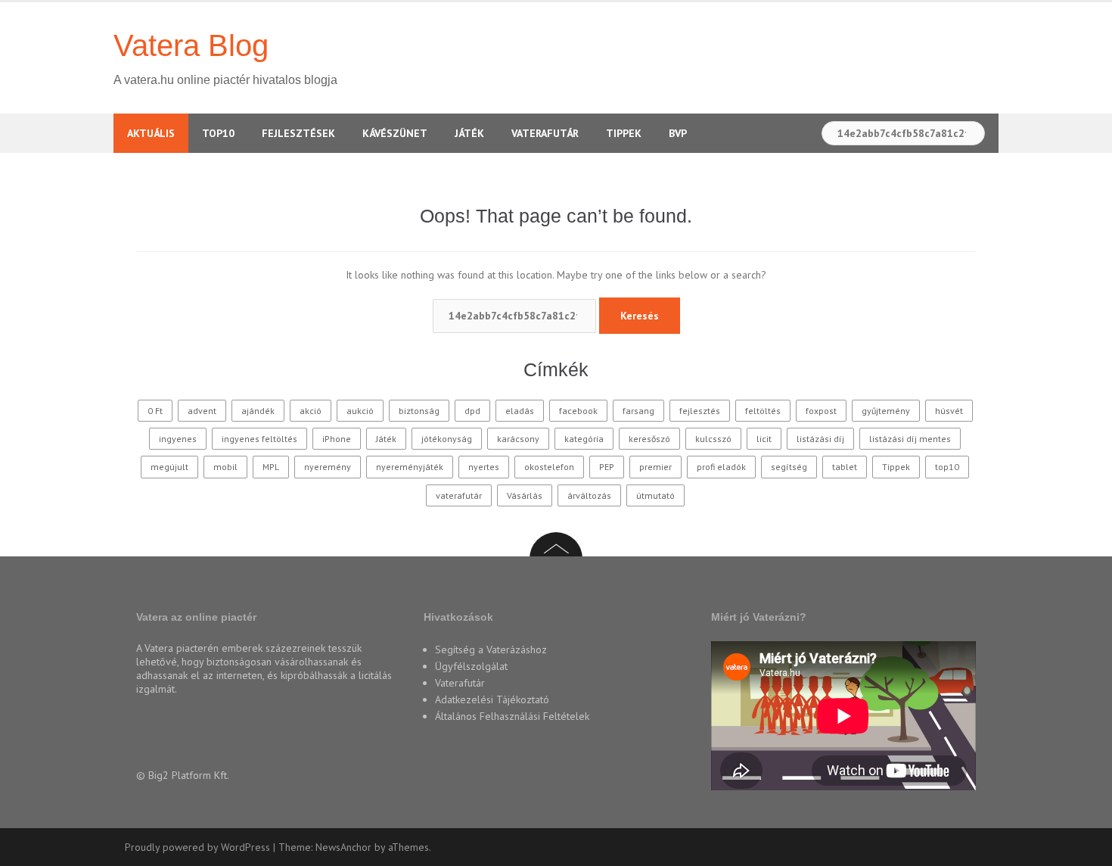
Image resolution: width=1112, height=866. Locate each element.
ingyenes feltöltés (259, 438)
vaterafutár (459, 495)
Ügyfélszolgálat (471, 666)
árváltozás (589, 495)
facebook (578, 410)
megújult (169, 466)
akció (310, 410)
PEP (606, 466)
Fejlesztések (298, 133)
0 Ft (155, 410)
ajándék (258, 410)
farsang (638, 410)
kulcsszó (713, 438)
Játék (469, 133)
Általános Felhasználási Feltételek (512, 716)
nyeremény (327, 466)
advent (202, 410)
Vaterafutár (545, 133)
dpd (472, 410)
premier (655, 466)
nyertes (483, 466)
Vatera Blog (191, 45)
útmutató (655, 495)
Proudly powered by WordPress (197, 847)
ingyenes (178, 438)
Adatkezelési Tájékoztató (492, 699)
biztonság (419, 410)
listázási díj (820, 438)
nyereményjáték (409, 466)
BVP (678, 133)
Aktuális (151, 133)
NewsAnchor (343, 847)
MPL (270, 466)
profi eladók (721, 466)
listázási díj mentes (910, 438)
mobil (225, 466)
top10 (947, 466)
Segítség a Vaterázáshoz (491, 649)
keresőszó (649, 438)
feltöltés (763, 410)
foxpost (821, 410)
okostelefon (549, 466)
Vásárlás (524, 495)
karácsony (518, 438)
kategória (584, 438)
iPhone (336, 438)
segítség (789, 466)
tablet (844, 466)
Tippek (623, 133)
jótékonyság (446, 438)
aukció (360, 410)
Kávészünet (394, 133)
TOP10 (218, 133)
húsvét (949, 410)
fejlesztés (699, 410)
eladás (519, 410)
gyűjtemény (886, 410)
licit (764, 438)
